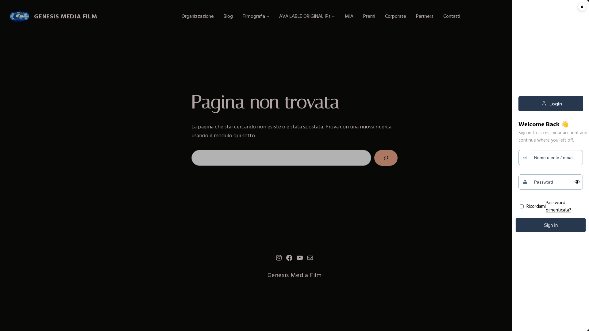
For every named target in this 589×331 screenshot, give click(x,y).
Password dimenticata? (558, 206)
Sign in (551, 225)
